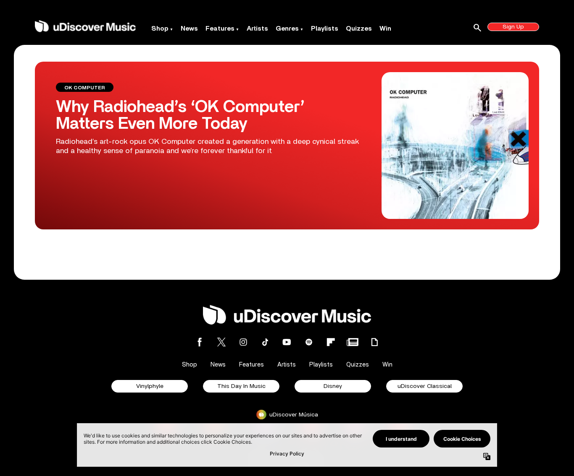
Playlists (324, 28)
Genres (287, 28)
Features (219, 28)
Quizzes (359, 28)
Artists (257, 28)
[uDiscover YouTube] (287, 342)
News (189, 28)
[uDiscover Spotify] (309, 342)
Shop (160, 28)
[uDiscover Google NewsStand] (352, 342)
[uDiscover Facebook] (199, 342)
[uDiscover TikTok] (265, 342)
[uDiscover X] (221, 342)
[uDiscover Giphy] (374, 342)
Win (385, 28)
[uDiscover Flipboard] (331, 342)
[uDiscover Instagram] (243, 342)
